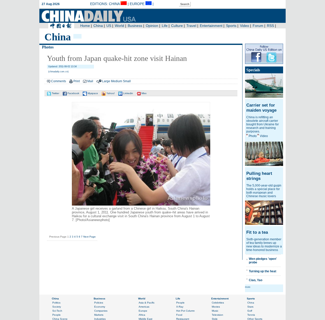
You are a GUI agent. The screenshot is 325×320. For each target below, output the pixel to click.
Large (106, 81)
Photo (253, 136)
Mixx (144, 93)
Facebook (73, 93)
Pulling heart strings (259, 176)
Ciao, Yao (255, 280)
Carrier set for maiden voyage (261, 108)
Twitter (55, 93)
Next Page (89, 236)
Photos (48, 47)
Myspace (92, 93)
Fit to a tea (257, 232)
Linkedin (127, 93)
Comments (58, 81)
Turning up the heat (262, 271)
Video (264, 136)
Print (76, 81)
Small (127, 81)
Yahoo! (110, 93)
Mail (90, 81)
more (247, 287)
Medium (116, 81)
